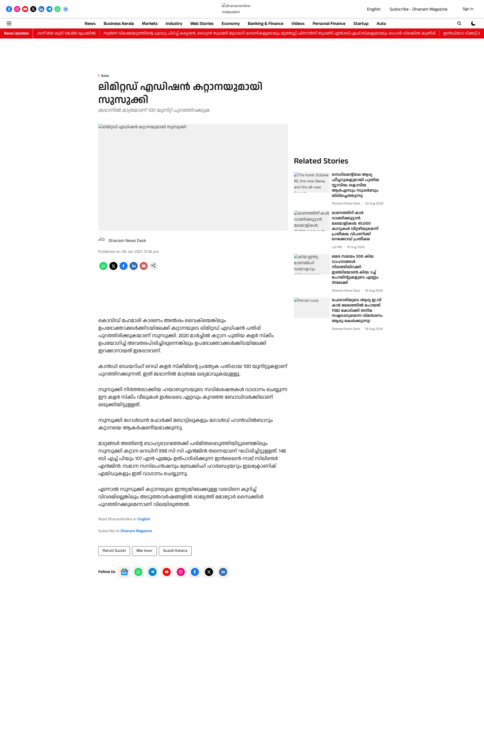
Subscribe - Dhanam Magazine (418, 9)
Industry (174, 23)
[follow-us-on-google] (124, 572)
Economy (231, 23)
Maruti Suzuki (114, 551)
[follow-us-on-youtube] (167, 572)
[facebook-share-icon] (123, 269)
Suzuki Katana (175, 551)
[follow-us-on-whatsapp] (138, 572)
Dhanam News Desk (127, 240)
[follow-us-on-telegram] (152, 572)
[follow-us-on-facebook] (195, 572)
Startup (361, 23)
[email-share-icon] (144, 269)
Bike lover (144, 551)
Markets (150, 23)
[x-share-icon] (113, 269)
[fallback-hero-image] (312, 183)
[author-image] (102, 241)
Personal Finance (329, 23)
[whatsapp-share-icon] (103, 269)
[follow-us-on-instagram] (181, 572)
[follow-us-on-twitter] (209, 572)
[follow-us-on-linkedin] (223, 572)
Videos (298, 23)
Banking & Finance (265, 23)
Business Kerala (119, 23)
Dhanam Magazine (136, 531)
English (374, 9)
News (90, 23)
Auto (381, 23)
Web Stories (202, 23)
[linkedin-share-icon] (134, 269)
